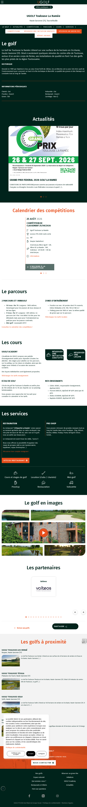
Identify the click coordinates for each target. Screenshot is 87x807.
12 (56, 617)
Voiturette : (49, 92)
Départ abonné (44, 36)
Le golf (5, 27)
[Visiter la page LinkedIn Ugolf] (43, 795)
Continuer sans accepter (16, 753)
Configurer (41, 753)
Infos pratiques (42, 7)
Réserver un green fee (69, 31)
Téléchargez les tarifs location (56, 317)
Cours (59, 27)
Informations (34, 256)
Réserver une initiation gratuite (39, 31)
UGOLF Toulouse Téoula (13, 673)
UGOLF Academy (70, 781)
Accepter (31, 753)
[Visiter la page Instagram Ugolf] (57, 795)
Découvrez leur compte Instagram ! (16, 451)
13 (58, 617)
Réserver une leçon (79, 355)
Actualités (18, 27)
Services (70, 27)
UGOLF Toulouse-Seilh (12, 697)
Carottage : (49, 97)
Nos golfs (38, 773)
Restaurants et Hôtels (39, 785)
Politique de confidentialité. (16, 748)
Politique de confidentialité (51, 803)
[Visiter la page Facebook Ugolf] (29, 795)
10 (51, 617)
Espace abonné (39, 777)
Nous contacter (42, 763)
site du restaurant (14, 460)
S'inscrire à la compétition (37, 267)
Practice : (5, 94)
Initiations (69, 777)
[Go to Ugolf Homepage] (43, 2)
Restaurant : (49, 94)
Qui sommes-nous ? (39, 781)
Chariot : (5, 92)
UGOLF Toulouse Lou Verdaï (14, 650)
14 (61, 617)
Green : (4, 97)
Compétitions (33, 27)
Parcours (47, 27)
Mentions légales (67, 803)
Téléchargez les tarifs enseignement (15, 376)
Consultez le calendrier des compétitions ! (17, 327)
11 (53, 617)
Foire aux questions (39, 789)
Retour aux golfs (23, 628)
